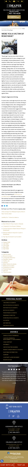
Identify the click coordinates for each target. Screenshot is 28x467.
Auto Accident (19, 28)
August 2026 (6, 242)
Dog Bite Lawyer (7, 259)
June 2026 (6, 245)
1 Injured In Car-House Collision (12, 226)
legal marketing (16, 457)
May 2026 (6, 247)
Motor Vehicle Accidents (9, 264)
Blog (14, 28)
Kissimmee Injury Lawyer (7, 28)
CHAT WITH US (6, 465)
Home (6, 1)
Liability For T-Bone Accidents (10, 217)
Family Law (6, 261)
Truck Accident (7, 272)
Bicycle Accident (7, 256)
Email (14, 1)
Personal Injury (7, 269)
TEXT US (21, 465)
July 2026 (5, 244)
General (5, 262)
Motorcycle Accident (8, 265)
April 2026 (6, 248)
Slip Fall (5, 270)
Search (18, 1)
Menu (22, 1)
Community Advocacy (9, 257)
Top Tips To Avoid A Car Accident (12, 236)
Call (10, 1)
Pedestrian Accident (8, 267)
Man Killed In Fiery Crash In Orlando (13, 224)
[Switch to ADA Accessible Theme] (2, 461)
